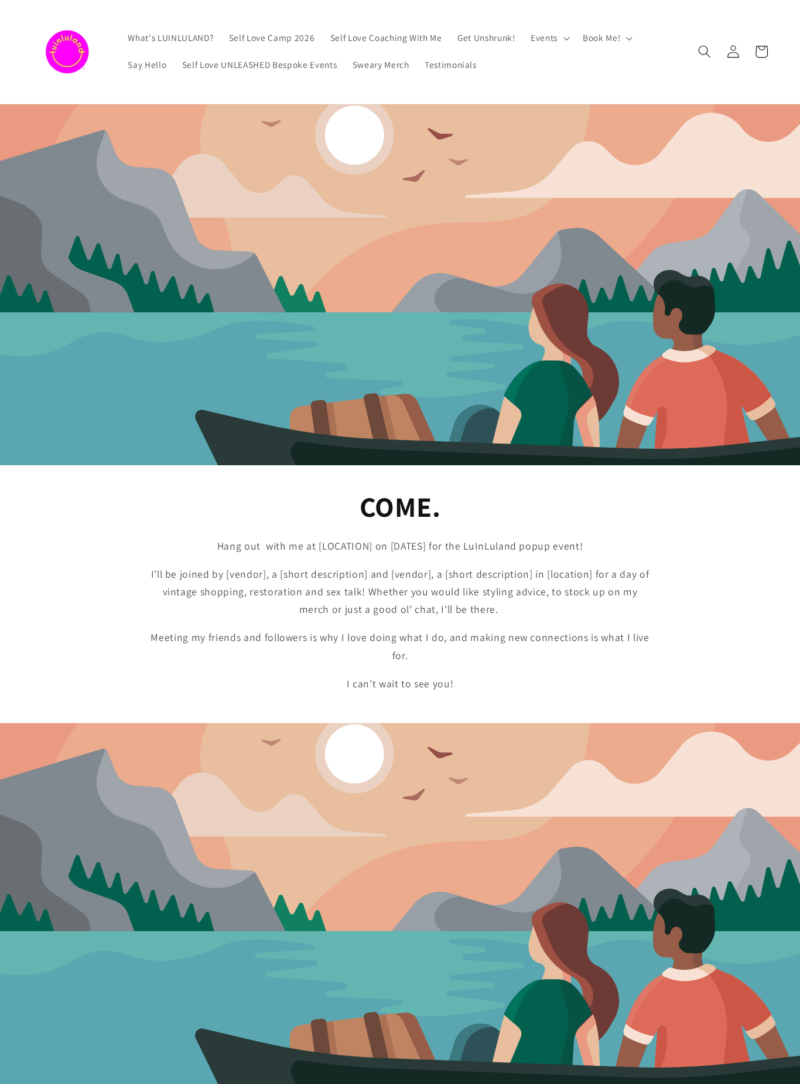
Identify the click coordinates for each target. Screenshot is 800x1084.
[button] (549, 38)
